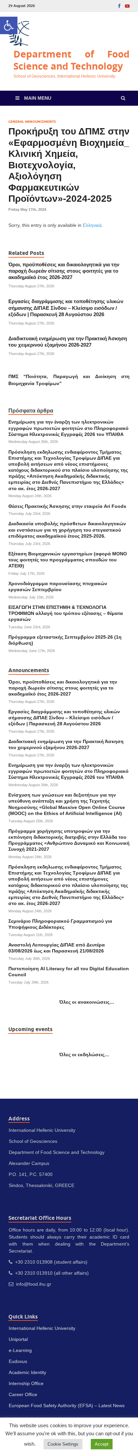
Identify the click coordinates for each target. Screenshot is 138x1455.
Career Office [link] (23, 1394)
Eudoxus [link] (18, 1361)
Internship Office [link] (26, 1383)
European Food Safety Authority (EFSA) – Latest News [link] (67, 1405)
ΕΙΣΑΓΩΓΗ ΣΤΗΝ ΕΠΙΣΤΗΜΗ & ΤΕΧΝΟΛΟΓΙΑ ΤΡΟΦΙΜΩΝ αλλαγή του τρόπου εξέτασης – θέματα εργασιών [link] (65, 613)
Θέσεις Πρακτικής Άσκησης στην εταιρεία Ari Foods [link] (67, 506)
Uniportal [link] (18, 1339)
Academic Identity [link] (27, 1372)
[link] (8, 25)
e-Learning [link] (20, 1350)
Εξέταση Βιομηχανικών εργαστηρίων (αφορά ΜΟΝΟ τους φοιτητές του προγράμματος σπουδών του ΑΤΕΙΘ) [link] (67, 559)
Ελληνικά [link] (92, 225)
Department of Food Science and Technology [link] (71, 60)
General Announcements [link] (32, 121)
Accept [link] (102, 1444)
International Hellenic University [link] (42, 1328)
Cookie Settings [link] (63, 1444)
